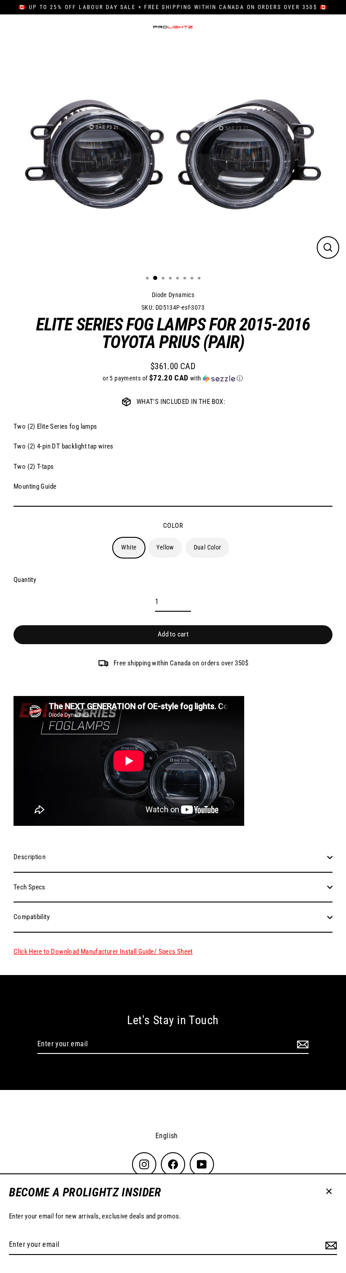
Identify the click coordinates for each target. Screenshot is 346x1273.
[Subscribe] (330, 1245)
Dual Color (207, 547)
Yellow (164, 547)
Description (30, 857)
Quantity (25, 580)
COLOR (173, 526)
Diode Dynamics (173, 294)
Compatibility (32, 917)
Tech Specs (30, 887)
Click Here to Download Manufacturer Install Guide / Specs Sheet (103, 952)
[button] (173, 378)
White (129, 547)
